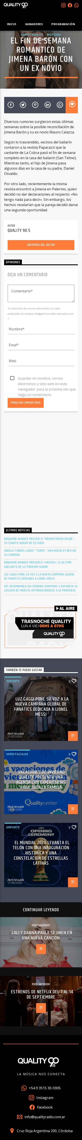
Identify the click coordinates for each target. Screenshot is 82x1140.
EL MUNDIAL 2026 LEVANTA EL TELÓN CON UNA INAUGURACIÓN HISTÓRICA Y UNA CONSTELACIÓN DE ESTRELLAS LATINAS (41, 853)
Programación (63, 24)
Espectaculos (17, 754)
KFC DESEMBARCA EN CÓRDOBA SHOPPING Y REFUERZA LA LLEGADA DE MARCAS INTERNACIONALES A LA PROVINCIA (41, 588)
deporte (12, 681)
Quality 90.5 (19, 230)
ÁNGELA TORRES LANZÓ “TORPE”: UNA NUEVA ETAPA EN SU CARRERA (40, 553)
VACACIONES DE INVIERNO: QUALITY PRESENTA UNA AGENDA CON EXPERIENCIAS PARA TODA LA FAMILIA (41, 780)
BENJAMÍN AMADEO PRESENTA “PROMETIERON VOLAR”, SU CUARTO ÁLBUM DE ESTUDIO (39, 541)
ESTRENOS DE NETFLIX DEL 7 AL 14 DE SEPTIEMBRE (42, 994)
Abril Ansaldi (15, 733)
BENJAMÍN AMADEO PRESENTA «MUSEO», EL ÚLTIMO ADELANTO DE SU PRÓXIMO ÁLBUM (38, 564)
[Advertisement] (41, 471)
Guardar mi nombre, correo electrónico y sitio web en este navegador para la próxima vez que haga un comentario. (47, 378)
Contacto (41, 39)
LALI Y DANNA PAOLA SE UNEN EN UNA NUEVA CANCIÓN (42, 935)
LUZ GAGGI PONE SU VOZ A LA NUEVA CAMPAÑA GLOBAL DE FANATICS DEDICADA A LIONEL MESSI (39, 576)
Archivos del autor (41, 245)
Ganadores (34, 24)
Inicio (11, 24)
